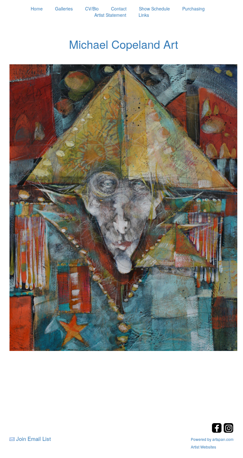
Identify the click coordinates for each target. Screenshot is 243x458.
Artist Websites (203, 446)
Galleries (64, 8)
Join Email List (33, 438)
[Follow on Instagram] (228, 431)
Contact (119, 8)
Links (144, 15)
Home (37, 8)
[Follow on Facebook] (217, 431)
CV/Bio (92, 8)
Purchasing (193, 8)
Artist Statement (110, 15)
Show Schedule (154, 8)
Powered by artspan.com (212, 439)
